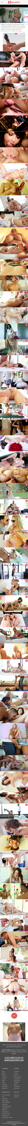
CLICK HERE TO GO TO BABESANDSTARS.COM (14, 1058)
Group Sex (4, 1084)
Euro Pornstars (5, 1111)
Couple (3, 1078)
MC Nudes (16, 1082)
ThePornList (5, 1104)
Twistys (20, 31)
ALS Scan (16, 1073)
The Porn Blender (6, 1102)
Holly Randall (17, 1080)
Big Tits (3, 1073)
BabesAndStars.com (8, 1050)
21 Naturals (16, 1071)
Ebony (3, 1080)
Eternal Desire (17, 1078)
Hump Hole (4, 1098)
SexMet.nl (4, 1110)
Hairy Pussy (4, 1086)
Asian (3, 1071)
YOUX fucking (5, 1100)
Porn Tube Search (6, 1095)
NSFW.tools (15, 6)
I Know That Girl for (6, 6)
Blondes (4, 1075)
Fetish (3, 1082)
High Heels (4, 1088)
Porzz (3, 1096)
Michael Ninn (17, 1086)
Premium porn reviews (7, 1117)
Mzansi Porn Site (6, 1113)
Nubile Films (16, 1088)
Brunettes (4, 1077)
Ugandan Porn (5, 1115)
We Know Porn (5, 1108)
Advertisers (16, 1095)
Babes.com (16, 1075)
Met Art (15, 1084)
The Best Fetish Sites (6, 1106)
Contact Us (16, 1096)
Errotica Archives (17, 1077)
